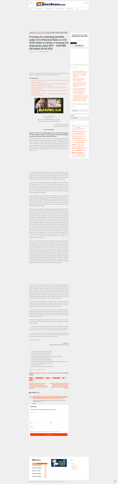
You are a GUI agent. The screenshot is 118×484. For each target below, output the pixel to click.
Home (31, 8)
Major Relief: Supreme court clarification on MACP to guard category (79, 79)
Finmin (77, 140)
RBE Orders (81, 155)
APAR (86, 126)
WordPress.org (75, 469)
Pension (42, 32)
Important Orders (69, 8)
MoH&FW (84, 148)
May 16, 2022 (62, 398)
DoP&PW (79, 136)
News (77, 8)
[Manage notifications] (115, 481)
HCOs (85, 140)
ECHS (85, 136)
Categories (72, 115)
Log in (73, 463)
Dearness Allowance (59, 8)
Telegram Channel (41, 373)
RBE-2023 (76, 155)
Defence (77, 134)
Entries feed (74, 465)
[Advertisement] (59, 20)
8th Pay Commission (39, 8)
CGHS (78, 128)
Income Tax (74, 142)
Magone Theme (57, 481)
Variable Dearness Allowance (78, 156)
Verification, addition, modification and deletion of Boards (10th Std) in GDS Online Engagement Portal (80, 84)
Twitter (49, 373)
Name (31, 422)
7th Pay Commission (49, 8)
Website (31, 427)
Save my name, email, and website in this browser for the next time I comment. (45, 431)
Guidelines (81, 140)
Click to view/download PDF (39, 369)
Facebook (56, 373)
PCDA (75, 150)
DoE (76, 136)
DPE (82, 136)
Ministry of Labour (80, 146)
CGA (72, 128)
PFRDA (84, 150)
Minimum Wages (74, 146)
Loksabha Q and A (80, 144)
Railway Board (77, 153)
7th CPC (73, 126)
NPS (73, 150)
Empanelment (76, 138)
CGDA (74, 128)
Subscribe (73, 43)
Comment (32, 412)
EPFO (81, 138)
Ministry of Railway (77, 148)
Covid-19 (78, 129)
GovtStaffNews (36, 32)
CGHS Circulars (82, 128)
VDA (84, 156)
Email (50, 422)
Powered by (72, 46)
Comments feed (75, 467)
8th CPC (77, 126)
